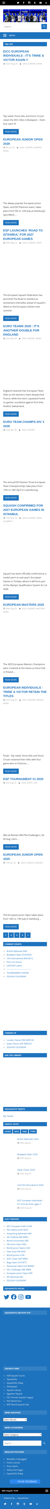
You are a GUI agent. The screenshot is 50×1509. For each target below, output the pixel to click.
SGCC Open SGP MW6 (17, 1258)
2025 (24, 608)
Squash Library (14, 1390)
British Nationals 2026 (28, 1139)
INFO (16, 1131)
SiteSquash (12, 1386)
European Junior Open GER (19, 1273)
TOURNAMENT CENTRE (18, 972)
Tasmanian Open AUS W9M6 (20, 1266)
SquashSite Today (15, 1382)
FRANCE (39, 700)
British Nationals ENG (17, 951)
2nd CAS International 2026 (30, 1185)
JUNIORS (38, 147)
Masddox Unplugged (17, 1459)
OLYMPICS (8, 521)
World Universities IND (17, 1240)
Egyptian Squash (14, 1393)
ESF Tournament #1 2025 (23, 779)
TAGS (24, 1131)
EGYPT (30, 782)
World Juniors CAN (15, 1255)
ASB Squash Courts (16, 1375)
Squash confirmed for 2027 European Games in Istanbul (23, 510)
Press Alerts (12, 1466)
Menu (12, 35)
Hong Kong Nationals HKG (19, 1233)
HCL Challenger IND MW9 (19, 1269)
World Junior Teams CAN (18, 1248)
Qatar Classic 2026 (26, 1169)
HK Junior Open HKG (16, 1244)
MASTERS (40, 608)
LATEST (8, 1131)
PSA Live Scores (14, 962)
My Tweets (8, 1116)
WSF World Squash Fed (18, 1404)
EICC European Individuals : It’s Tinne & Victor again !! (23, 56)
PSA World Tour (14, 1401)
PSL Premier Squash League (20, 1397)
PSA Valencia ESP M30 (17, 1229)
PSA (35, 782)
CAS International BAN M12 (20, 958)
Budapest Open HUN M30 (19, 954)
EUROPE (32, 63)
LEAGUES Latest (14, 965)
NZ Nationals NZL (15, 1276)
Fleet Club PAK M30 (16, 1251)
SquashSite (12, 1379)
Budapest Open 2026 (27, 1154)
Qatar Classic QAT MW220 (19, 1043)
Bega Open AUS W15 (17, 1262)
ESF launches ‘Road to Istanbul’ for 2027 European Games (23, 235)
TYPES (32, 1131)
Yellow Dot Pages (15, 1470)
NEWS (39, 63)
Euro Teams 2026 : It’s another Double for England (21, 330)
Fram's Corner (13, 1462)
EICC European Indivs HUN (19, 1226)
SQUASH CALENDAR (16, 976)
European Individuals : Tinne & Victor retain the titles (25, 692)
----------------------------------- (19, 969)
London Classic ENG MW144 (20, 1040)
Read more (11, 132)
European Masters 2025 (23, 604)
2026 (25, 63)
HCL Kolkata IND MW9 (17, 1237)
